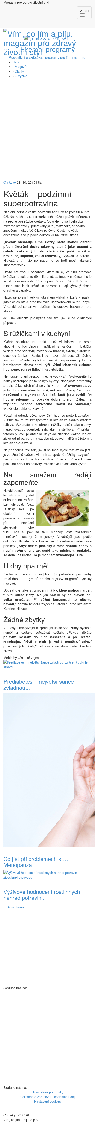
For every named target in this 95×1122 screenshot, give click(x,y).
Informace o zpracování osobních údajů (48, 1096)
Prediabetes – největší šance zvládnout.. (38, 684)
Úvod (16, 62)
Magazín (21, 66)
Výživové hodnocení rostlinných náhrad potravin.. (41, 895)
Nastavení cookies (47, 1101)
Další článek (15, 907)
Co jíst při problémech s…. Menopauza (35, 862)
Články (20, 71)
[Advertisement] (47, 130)
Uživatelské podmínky (47, 1092)
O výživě (21, 75)
